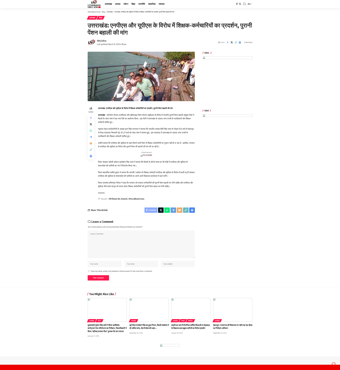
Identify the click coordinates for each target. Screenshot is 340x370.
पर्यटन (99, 320)
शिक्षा (100, 18)
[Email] (91, 143)
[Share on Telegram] (91, 137)
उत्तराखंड (92, 18)
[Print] (240, 42)
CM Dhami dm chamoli (118, 199)
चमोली (183, 320)
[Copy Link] (236, 42)
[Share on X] (231, 42)
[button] (244, 4)
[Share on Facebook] (227, 42)
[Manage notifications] (334, 364)
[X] (240, 4)
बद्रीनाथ (190, 320)
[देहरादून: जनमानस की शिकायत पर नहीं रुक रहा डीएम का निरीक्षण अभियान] (232, 309)
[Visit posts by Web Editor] (92, 42)
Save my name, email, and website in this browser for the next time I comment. (121, 271)
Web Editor (102, 40)
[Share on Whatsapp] (91, 130)
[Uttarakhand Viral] (94, 4)
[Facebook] (237, 4)
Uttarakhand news (136, 199)
